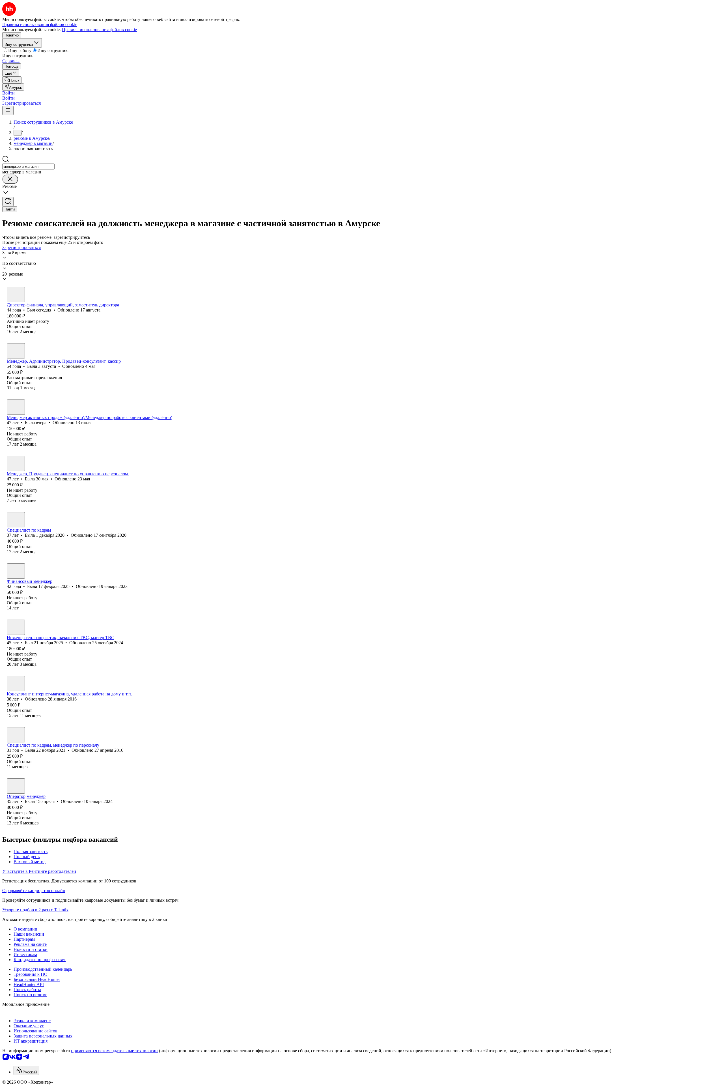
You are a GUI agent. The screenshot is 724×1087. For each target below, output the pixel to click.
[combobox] (28, 166)
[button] (8, 93)
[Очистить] (10, 179)
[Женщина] (16, 350)
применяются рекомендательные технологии (114, 1050)
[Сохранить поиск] (8, 201)
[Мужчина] (16, 294)
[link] (11, 79)
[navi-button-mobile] (8, 110)
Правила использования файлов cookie (99, 29)
